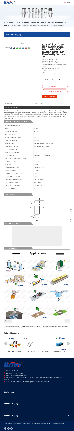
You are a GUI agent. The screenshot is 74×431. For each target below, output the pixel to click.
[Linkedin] (8, 428)
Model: (7, 103)
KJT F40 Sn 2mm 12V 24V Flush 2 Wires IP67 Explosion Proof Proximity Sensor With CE (59, 351)
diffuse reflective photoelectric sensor (55, 327)
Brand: (37, 103)
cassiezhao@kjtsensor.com (18, 375)
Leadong (55, 423)
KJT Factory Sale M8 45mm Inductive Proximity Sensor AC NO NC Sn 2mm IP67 (29, 351)
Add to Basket (54, 91)
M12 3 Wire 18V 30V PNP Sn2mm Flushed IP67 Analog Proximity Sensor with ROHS (44, 351)
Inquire (53, 86)
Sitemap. (62, 423)
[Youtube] (11, 428)
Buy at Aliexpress (49, 97)
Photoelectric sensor (14, 351)
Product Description (12, 107)
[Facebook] (5, 428)
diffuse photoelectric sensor (31, 327)
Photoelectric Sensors (12, 327)
